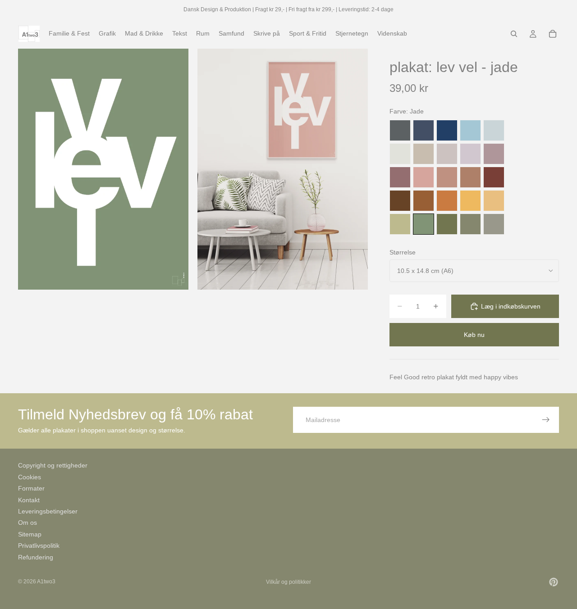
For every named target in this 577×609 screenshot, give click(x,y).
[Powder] (447, 177)
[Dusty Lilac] (470, 153)
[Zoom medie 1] (103, 169)
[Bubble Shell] (423, 177)
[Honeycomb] (470, 200)
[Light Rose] (493, 153)
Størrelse (402, 252)
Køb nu (474, 334)
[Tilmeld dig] (545, 419)
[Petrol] (423, 130)
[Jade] (423, 224)
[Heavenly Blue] (470, 130)
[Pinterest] (553, 582)
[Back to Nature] (400, 224)
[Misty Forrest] (470, 224)
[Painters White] (400, 153)
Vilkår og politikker (288, 582)
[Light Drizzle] (493, 130)
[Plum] (400, 177)
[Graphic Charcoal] (400, 130)
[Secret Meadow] (447, 224)
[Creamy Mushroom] (423, 153)
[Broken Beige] (447, 153)
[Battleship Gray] (493, 224)
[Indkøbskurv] (553, 34)
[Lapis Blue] (447, 130)
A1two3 (46, 581)
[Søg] (514, 34)
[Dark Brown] (400, 200)
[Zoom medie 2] (282, 169)
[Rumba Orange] (447, 200)
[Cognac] (423, 200)
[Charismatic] (493, 200)
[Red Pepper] (493, 177)
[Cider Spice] (470, 177)
